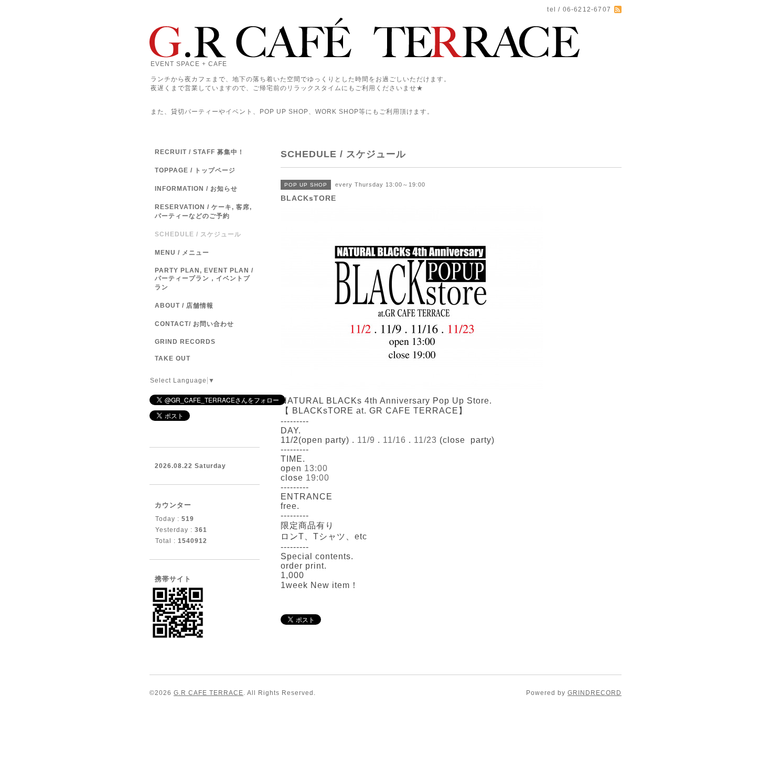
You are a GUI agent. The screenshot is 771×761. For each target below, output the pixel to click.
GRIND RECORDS (185, 341)
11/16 (394, 440)
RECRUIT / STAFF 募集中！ (199, 152)
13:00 (316, 468)
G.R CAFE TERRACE (208, 693)
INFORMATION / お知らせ (196, 188)
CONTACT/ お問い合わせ (194, 324)
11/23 (425, 440)
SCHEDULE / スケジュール (198, 234)
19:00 (317, 477)
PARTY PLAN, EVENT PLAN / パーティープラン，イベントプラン (204, 279)
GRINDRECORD (594, 693)
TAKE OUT (172, 358)
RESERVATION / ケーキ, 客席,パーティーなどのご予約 (203, 211)
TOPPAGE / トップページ (195, 170)
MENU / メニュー (182, 252)
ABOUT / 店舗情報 (184, 305)
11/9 (366, 440)
